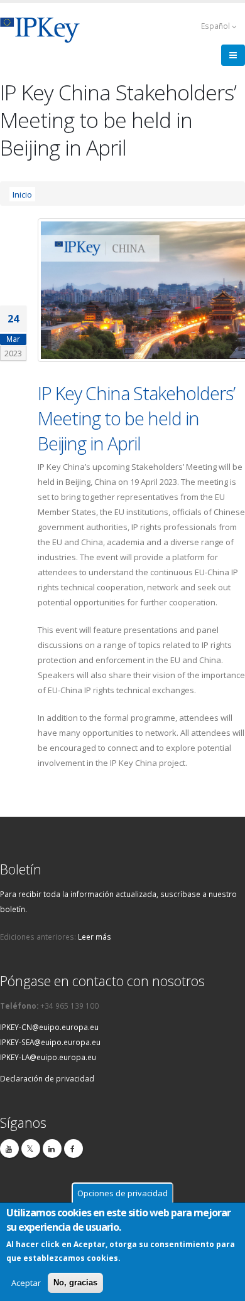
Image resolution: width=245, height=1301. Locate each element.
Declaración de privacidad (47, 1078)
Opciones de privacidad (122, 1193)
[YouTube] (9, 1148)
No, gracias (75, 1282)
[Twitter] (30, 1148)
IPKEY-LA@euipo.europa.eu (48, 1057)
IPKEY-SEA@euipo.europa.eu (50, 1042)
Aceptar (26, 1282)
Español (216, 26)
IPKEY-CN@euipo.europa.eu (49, 1027)
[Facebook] (73, 1148)
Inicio (22, 193)
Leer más (94, 937)
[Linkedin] (52, 1148)
